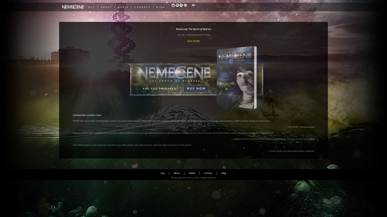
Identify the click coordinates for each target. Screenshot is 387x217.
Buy (163, 173)
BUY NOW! (194, 41)
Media (192, 173)
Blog (224, 173)
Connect (208, 173)
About (177, 173)
